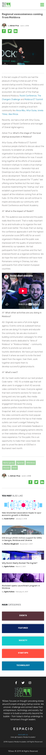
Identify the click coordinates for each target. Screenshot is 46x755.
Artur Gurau (31, 110)
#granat (20, 463)
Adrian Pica (14, 26)
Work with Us (23, 735)
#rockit (6, 468)
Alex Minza (13, 114)
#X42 (14, 468)
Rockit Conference (28, 95)
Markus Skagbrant (11, 544)
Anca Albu (20, 110)
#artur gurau (8, 463)
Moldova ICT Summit (34, 99)
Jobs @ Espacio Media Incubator (23, 737)
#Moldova (31, 463)
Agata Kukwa (9, 566)
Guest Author (9, 519)
